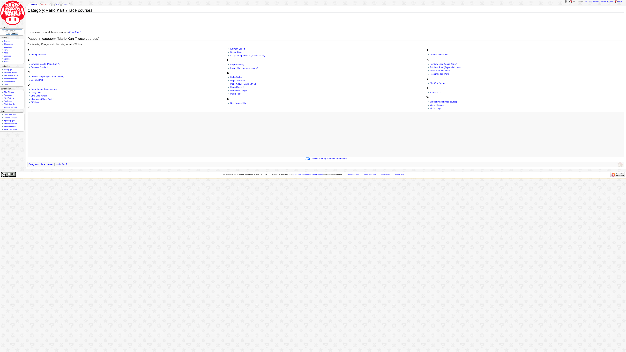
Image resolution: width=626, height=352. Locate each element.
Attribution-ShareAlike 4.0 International (308, 175)
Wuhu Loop (435, 108)
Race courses (46, 164)
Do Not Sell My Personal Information (329, 159)
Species (7, 59)
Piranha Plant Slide (439, 55)
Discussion (45, 4)
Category (33, 4)
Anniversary (9, 101)
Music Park (235, 94)
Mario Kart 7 (75, 32)
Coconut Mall (37, 80)
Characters (8, 44)
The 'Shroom (9, 92)
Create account (607, 1)
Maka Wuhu (236, 77)
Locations (8, 47)
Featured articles (10, 72)
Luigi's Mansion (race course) (244, 68)
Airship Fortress (38, 55)
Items (6, 50)
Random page (9, 81)
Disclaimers (385, 175)
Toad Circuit (435, 92)
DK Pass (35, 102)
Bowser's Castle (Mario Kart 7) (45, 64)
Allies (6, 53)
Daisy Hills (36, 92)
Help (6, 84)
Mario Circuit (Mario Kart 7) (243, 84)
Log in (620, 1)
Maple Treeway (237, 81)
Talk (586, 1)
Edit (57, 4)
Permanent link (10, 126)
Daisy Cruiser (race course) (44, 89)
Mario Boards (9, 104)
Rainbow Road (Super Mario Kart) (445, 67)
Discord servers (10, 107)
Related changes (10, 118)
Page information (10, 129)
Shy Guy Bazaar (438, 83)
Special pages (9, 121)
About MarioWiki (370, 175)
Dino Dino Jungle (39, 96)
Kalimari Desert (237, 49)
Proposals (8, 95)
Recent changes (10, 78)
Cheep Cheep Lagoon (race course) (47, 76)
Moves (6, 62)
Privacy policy (353, 175)
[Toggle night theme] (566, 1)
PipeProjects (9, 98)
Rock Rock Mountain (440, 71)
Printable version (10, 124)
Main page (8, 70)
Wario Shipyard (437, 105)
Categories (34, 164)
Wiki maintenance (11, 75)
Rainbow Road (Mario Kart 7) (443, 64)
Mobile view (399, 175)
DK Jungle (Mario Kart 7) (42, 99)
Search (4, 27)
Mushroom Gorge (238, 90)
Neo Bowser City (238, 103)
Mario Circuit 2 (237, 87)
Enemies (7, 56)
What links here (10, 115)
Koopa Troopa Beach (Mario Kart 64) (247, 55)
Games (7, 41)
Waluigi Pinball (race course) (443, 102)
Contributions (594, 1)
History (65, 4)
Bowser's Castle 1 (39, 67)
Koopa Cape (236, 52)
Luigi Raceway (237, 65)
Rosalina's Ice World (439, 74)
